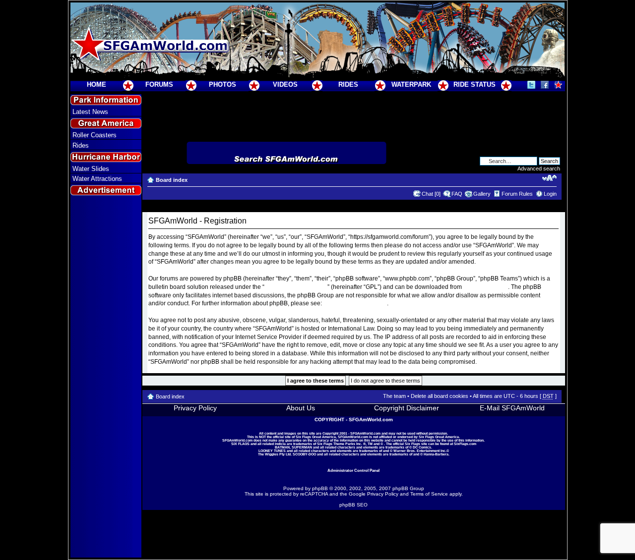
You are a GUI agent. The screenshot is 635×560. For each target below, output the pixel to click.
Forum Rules (517, 194)
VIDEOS (285, 84)
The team (394, 396)
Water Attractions (97, 178)
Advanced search (538, 168)
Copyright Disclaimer (406, 408)
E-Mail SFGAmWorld (512, 408)
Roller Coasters (94, 135)
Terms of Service (429, 494)
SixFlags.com (465, 444)
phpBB (320, 488)
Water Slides (90, 168)
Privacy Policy (195, 408)
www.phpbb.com (485, 286)
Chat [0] (431, 194)
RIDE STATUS (474, 84)
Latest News (90, 111)
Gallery (482, 194)
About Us (300, 408)
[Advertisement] (105, 377)
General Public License (295, 286)
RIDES (348, 84)
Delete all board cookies (439, 396)
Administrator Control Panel (353, 470)
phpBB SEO (353, 504)
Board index (172, 180)
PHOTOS (222, 84)
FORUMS (159, 84)
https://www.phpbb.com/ (355, 303)
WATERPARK (411, 84)
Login (550, 194)
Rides (80, 145)
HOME (96, 84)
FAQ (456, 194)
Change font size (549, 177)
